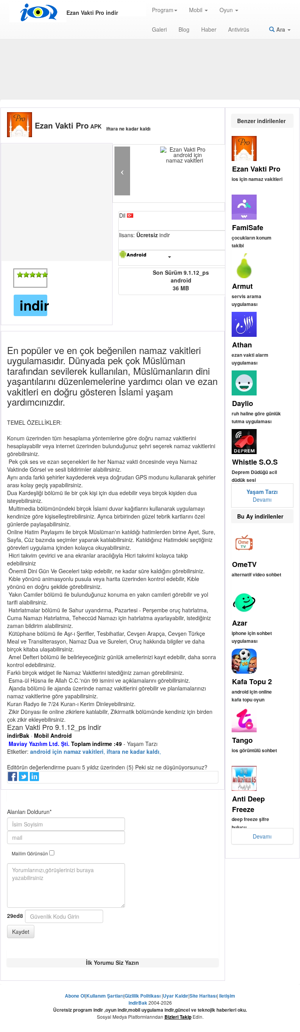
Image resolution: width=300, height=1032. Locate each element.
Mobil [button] (196, 10)
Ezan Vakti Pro (256, 169)
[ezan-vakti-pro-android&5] (45, 275)
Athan (242, 345)
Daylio (242, 403)
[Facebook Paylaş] (13, 779)
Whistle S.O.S (255, 462)
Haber (208, 29)
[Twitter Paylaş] (24, 779)
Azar (239, 623)
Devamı (262, 495)
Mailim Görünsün (30, 853)
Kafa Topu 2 (252, 681)
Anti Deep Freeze (248, 804)
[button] (122, 171)
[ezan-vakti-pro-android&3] (32, 275)
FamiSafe (247, 227)
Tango (242, 740)
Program (162, 10)
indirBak (18, 735)
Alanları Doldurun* (29, 812)
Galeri (159, 29)
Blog (184, 29)
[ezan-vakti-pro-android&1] (20, 275)
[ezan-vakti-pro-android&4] (39, 275)
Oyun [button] (227, 10)
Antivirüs (238, 29)
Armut (242, 286)
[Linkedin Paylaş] (35, 779)
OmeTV (244, 564)
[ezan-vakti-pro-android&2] (26, 275)
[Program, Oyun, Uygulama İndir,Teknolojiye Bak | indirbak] (37, 12)
